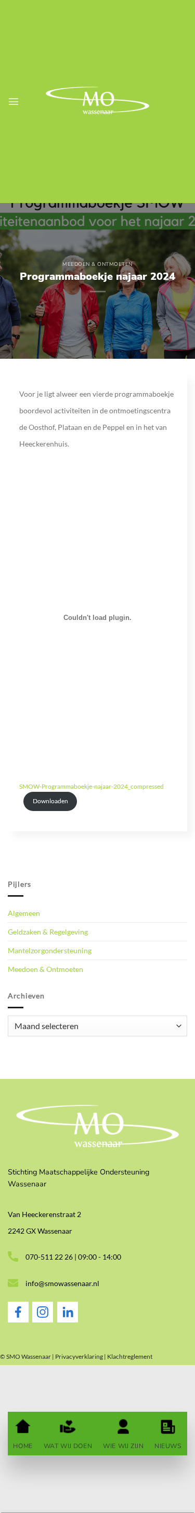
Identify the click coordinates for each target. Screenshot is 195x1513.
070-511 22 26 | (51, 1256)
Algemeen (24, 913)
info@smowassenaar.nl (62, 1283)
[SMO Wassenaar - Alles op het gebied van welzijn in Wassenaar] (98, 101)
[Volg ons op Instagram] (42, 1320)
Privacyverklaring (79, 1356)
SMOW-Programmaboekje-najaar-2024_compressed (91, 786)
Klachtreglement (129, 1356)
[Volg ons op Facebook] (18, 1320)
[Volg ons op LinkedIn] (67, 1320)
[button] (13, 101)
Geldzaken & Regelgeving (48, 931)
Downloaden (50, 801)
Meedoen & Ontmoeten (97, 264)
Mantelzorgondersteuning (50, 950)
